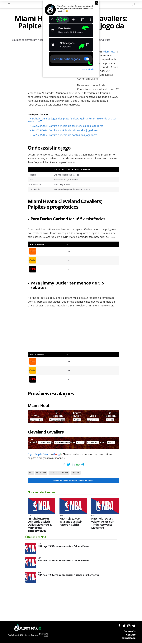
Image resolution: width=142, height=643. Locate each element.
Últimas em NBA (35, 537)
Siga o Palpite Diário (38, 454)
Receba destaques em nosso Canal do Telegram (73, 480)
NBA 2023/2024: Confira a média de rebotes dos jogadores (64, 130)
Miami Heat (109, 51)
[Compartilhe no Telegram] (82, 464)
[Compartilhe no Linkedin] (73, 464)
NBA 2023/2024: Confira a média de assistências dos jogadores (66, 125)
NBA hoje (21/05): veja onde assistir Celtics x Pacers (63, 560)
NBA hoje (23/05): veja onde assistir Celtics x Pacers (63, 546)
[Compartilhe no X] (68, 464)
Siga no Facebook (119, 625)
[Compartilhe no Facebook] (64, 464)
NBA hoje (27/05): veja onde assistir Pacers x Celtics (70, 521)
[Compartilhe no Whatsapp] (78, 464)
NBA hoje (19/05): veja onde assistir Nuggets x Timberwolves (68, 575)
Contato (130, 634)
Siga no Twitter (124, 625)
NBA (30, 473)
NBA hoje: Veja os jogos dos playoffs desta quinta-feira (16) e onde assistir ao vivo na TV (72, 120)
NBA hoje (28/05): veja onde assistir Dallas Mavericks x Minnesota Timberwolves (40, 524)
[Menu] (9, 4)
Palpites (75, 473)
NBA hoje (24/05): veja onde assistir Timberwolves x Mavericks (102, 523)
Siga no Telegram (133, 625)
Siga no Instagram (129, 625)
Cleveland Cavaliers (59, 473)
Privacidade (128, 638)
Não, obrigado (88, 69)
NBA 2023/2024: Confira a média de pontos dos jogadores (63, 135)
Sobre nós (129, 631)
